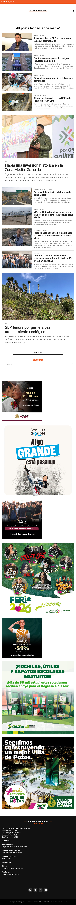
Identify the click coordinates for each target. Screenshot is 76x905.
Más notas (38, 352)
